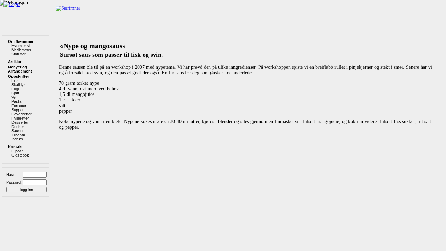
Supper (17, 110)
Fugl (15, 89)
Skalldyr (18, 85)
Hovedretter (21, 114)
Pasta (16, 101)
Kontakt (15, 147)
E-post (17, 151)
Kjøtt (15, 93)
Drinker (17, 126)
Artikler (14, 62)
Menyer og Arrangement (20, 69)
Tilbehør (18, 135)
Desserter (20, 122)
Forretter (18, 106)
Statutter (18, 54)
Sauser (17, 131)
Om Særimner (20, 41)
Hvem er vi (20, 46)
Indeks (17, 139)
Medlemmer (21, 50)
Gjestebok (20, 155)
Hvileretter (20, 118)
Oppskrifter (18, 76)
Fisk (15, 80)
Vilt (13, 97)
